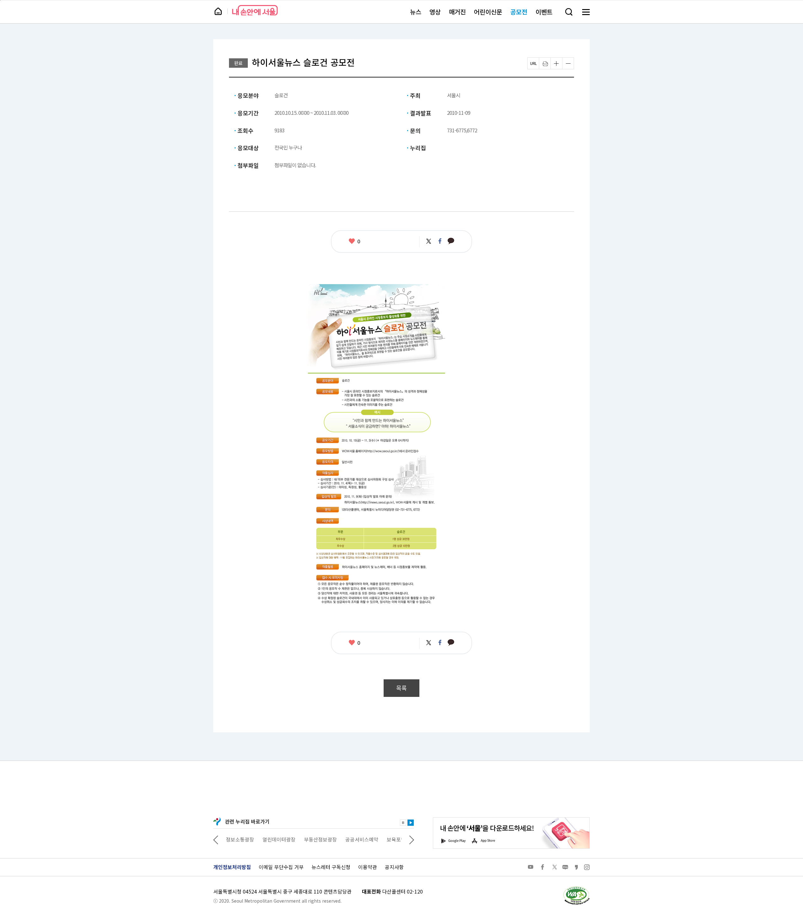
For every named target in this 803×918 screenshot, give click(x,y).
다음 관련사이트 (411, 839)
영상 (435, 11)
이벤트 (543, 11)
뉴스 (415, 11)
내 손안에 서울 (255, 10)
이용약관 (367, 867)
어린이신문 (488, 11)
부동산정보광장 (283, 839)
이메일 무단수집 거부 (281, 867)
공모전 (518, 11)
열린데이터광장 (242, 839)
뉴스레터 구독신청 (330, 867)
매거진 (457, 11)
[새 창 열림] (576, 888)
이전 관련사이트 (215, 839)
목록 (401, 688)
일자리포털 (389, 839)
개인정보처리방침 (232, 867)
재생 (410, 823)
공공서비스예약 (325, 839)
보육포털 (359, 839)
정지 (403, 823)
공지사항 (394, 867)
